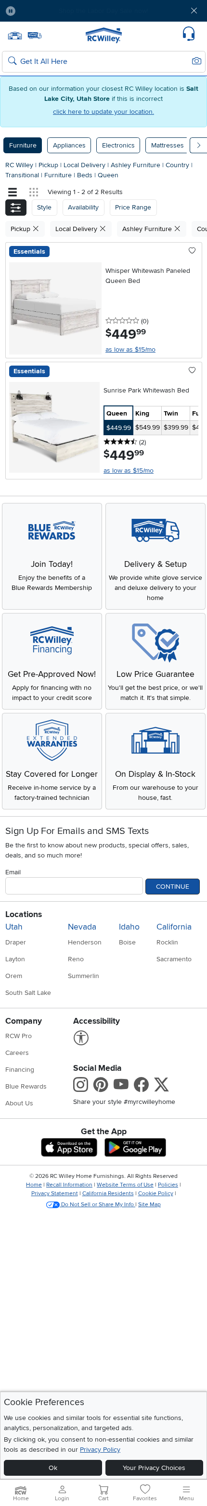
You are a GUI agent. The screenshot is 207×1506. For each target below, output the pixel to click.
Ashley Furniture (136, 165)
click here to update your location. (103, 112)
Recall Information (69, 1184)
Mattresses (167, 145)
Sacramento (174, 959)
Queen (108, 175)
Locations (23, 914)
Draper (15, 942)
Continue (172, 886)
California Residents (108, 1193)
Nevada (82, 927)
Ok (53, 1468)
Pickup (49, 165)
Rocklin (167, 942)
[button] (39, 11)
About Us (19, 1103)
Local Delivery (85, 165)
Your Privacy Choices (154, 1468)
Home (34, 1184)
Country (178, 165)
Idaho (129, 927)
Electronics (118, 145)
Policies (168, 1184)
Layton (15, 959)
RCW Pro (18, 1036)
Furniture (23, 145)
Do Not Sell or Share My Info (97, 1204)
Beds (85, 175)
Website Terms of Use (125, 1184)
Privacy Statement (54, 1193)
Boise (127, 942)
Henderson (85, 942)
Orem (13, 976)
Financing (19, 1069)
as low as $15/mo (130, 349)
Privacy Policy (100, 1449)
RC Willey (19, 165)
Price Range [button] (133, 207)
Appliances (69, 145)
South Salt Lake (28, 993)
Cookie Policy (155, 1193)
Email (13, 872)
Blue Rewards (26, 1086)
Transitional (23, 175)
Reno (76, 959)
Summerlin (83, 976)
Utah (14, 927)
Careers (17, 1053)
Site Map (149, 1204)
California (174, 927)
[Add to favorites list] (192, 251)
